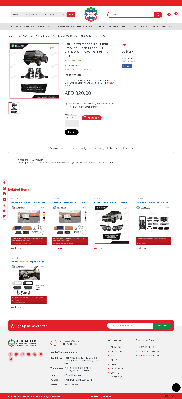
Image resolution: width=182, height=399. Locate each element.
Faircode (107, 396)
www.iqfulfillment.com (68, 165)
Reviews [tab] (128, 148)
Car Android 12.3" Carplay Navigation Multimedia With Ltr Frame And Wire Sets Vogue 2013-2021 (29, 261)
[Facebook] (4, 182)
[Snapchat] (4, 211)
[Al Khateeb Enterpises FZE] (22, 342)
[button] (72, 123)
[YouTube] (4, 205)
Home (11, 36)
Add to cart (93, 117)
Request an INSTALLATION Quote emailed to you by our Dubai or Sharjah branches (92, 105)
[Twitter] (4, 216)
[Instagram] (4, 188)
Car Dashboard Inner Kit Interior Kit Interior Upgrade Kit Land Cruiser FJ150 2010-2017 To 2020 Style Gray (153, 202)
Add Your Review (129, 61)
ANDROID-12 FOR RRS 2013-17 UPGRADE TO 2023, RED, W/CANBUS (70, 202)
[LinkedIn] (4, 194)
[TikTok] (4, 199)
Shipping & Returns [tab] (105, 148)
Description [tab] (56, 148)
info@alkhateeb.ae (72, 375)
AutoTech (74, 65)
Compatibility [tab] (78, 148)
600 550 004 (69, 344)
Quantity (68, 114)
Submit (70, 14)
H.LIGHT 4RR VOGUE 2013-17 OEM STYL (112, 202)
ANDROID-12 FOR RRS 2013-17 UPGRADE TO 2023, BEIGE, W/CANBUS (29, 202)
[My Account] (165, 15)
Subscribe (162, 325)
